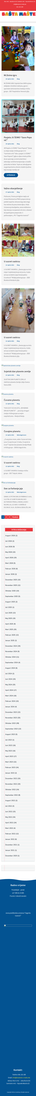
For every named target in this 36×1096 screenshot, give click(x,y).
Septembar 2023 (11, 729)
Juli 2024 (8, 674)
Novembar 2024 (11, 651)
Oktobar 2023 (10, 723)
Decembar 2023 (11, 712)
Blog (18, 79)
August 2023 (10, 734)
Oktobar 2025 (10, 591)
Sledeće (15, 517)
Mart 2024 (9, 696)
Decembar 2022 (11, 778)
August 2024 (10, 668)
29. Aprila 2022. (9, 79)
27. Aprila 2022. (9, 192)
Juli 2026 (8, 541)
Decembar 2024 (11, 646)
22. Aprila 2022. (9, 265)
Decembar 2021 (11, 845)
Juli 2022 (8, 806)
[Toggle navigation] (2, 20)
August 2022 (10, 800)
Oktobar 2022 (10, 790)
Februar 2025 (10, 635)
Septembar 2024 (11, 662)
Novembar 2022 (11, 784)
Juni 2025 (8, 613)
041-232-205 (19, 7)
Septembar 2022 (11, 795)
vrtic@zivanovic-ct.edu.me (19, 4)
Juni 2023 (8, 745)
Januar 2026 (9, 574)
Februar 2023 (10, 767)
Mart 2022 (9, 828)
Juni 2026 (8, 547)
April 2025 (9, 624)
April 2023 (9, 756)
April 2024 (9, 690)
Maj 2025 (8, 618)
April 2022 (9, 823)
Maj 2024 (8, 685)
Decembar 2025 (11, 580)
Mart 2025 (9, 629)
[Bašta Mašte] (18, 15)
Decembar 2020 (11, 856)
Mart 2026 (9, 563)
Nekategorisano (21, 435)
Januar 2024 (9, 707)
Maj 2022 (8, 817)
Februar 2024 (10, 701)
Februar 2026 (10, 569)
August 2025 (10, 602)
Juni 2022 (8, 812)
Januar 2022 (9, 839)
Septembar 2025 (11, 596)
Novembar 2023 (11, 718)
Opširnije (11, 175)
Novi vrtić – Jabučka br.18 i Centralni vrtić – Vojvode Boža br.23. (19, 1)
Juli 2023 (8, 740)
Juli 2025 (8, 607)
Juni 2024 (8, 679)
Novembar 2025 (11, 585)
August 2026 (10, 536)
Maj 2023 (8, 751)
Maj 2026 (8, 552)
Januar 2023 (9, 773)
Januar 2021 (9, 850)
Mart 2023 (9, 762)
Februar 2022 (10, 834)
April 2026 (9, 558)
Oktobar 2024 (10, 657)
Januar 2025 (9, 640)
